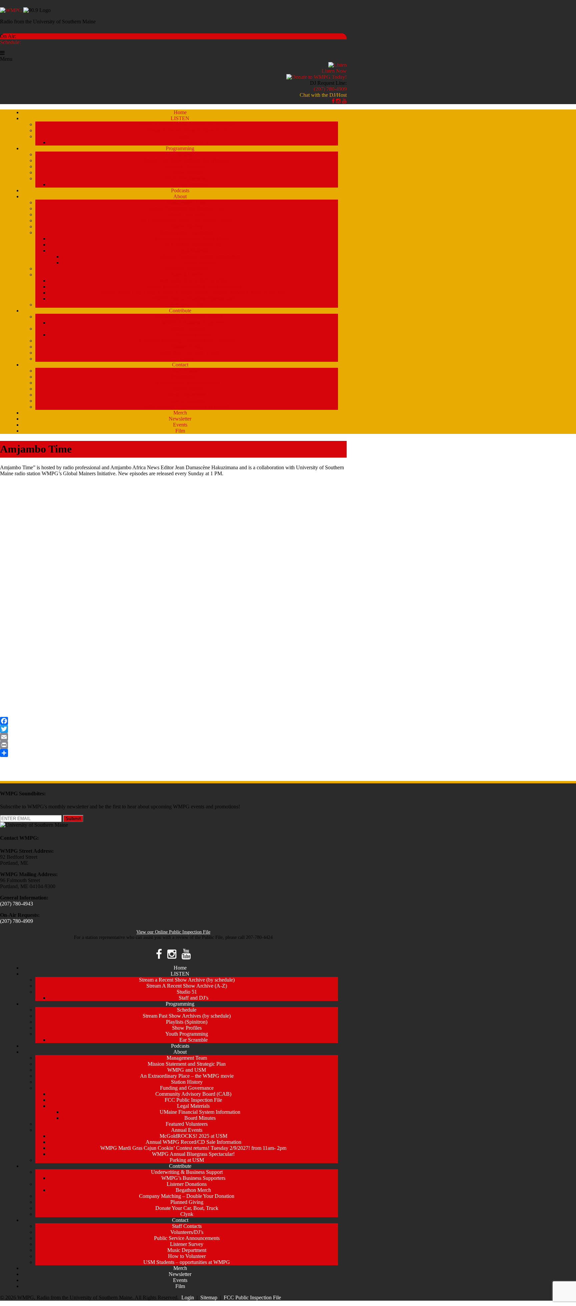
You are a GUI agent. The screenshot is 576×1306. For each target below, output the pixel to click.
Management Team (187, 202)
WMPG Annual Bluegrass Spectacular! (193, 298)
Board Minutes (200, 262)
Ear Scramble (193, 184)
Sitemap (208, 1297)
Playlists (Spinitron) (186, 166)
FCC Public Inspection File (193, 244)
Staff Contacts (187, 370)
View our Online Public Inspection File (173, 932)
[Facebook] (173, 721)
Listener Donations (187, 328)
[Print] (173, 745)
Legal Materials (193, 250)
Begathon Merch (193, 334)
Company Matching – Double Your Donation (186, 340)
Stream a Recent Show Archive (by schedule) (187, 124)
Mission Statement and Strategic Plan (187, 208)
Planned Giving (186, 346)
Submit (73, 818)
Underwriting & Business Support (187, 316)
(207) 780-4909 (330, 89)
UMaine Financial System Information (200, 256)
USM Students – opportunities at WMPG (186, 407)
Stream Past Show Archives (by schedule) (187, 160)
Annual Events (186, 274)
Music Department (186, 395)
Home (180, 112)
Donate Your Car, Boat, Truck (186, 352)
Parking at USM (187, 304)
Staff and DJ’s (193, 142)
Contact (180, 364)
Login (187, 1297)
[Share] (173, 753)
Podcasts (180, 190)
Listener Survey (186, 388)
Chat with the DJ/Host (323, 95)
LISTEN (180, 118)
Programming (180, 148)
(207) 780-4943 (16, 903)
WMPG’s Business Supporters (193, 322)
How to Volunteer (187, 401)
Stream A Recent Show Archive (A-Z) (186, 130)
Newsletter (180, 419)
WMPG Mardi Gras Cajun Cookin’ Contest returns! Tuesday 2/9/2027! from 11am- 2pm (193, 292)
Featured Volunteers (187, 268)
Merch (180, 413)
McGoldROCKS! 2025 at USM (193, 280)
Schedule (186, 154)
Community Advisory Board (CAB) (193, 238)
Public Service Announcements (187, 382)
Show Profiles (187, 172)
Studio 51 (187, 136)
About (180, 196)
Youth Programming (186, 178)
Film (180, 431)
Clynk (186, 358)
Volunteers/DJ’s (186, 376)
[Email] (173, 737)
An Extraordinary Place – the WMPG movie (187, 220)
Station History (187, 226)
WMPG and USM (186, 214)
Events (180, 425)
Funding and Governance (187, 232)
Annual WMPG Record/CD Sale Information (193, 286)
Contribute (180, 310)
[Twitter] (173, 729)
